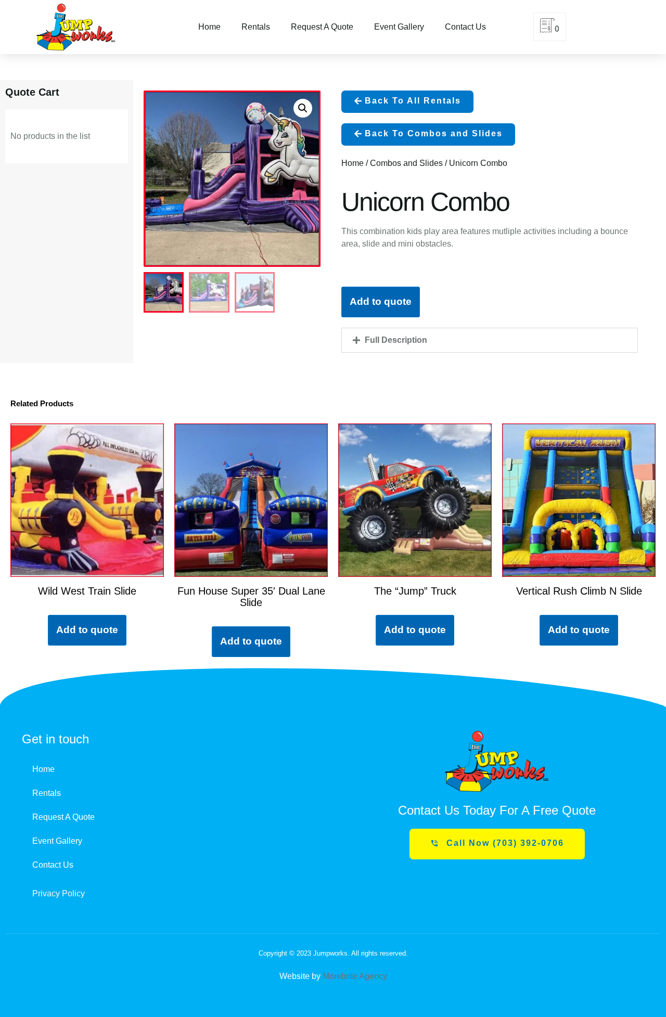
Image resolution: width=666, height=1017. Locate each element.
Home (209, 26)
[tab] (489, 340)
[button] (407, 102)
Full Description (396, 340)
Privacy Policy (58, 893)
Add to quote (381, 301)
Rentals (255, 26)
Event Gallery (399, 26)
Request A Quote (322, 26)
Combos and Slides (406, 163)
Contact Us (465, 26)
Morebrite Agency (355, 976)
